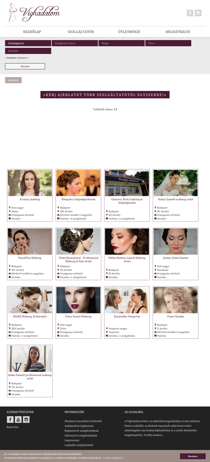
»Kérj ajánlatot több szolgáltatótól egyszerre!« (105, 94)
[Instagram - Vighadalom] (198, 13)
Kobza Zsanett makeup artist (175, 199)
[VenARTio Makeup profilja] (30, 253)
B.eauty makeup (30, 199)
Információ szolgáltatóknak (81, 435)
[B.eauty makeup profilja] (30, 195)
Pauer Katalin (175, 316)
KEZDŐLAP (32, 31)
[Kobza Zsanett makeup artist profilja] (176, 195)
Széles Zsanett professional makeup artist (30, 376)
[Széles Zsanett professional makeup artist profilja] (30, 371)
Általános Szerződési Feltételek (83, 421)
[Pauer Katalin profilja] (176, 312)
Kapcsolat (12, 427)
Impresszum (72, 440)
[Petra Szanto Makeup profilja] (78, 312)
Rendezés (13, 80)
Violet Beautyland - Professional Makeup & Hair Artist (78, 259)
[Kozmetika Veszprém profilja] (127, 312)
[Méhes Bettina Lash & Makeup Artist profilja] (127, 253)
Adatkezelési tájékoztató (79, 425)
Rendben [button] (193, 456)
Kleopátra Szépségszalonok (78, 199)
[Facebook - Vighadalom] (190, 13)
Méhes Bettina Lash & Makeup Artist (127, 259)
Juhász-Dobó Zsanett (175, 257)
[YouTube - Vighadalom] (18, 419)
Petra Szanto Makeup (78, 316)
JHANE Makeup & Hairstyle (30, 316)
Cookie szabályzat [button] (113, 458)
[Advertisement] (105, 141)
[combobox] (168, 43)
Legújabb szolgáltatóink (79, 445)
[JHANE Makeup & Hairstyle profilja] (30, 312)
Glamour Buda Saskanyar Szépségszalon (127, 200)
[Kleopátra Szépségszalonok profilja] (78, 195)
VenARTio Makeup (30, 257)
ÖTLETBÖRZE (129, 31)
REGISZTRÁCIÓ (178, 31)
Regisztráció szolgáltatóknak (82, 430)
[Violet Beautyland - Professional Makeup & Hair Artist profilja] (78, 253)
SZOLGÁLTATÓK (81, 31)
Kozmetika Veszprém (127, 316)
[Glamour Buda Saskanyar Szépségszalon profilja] (127, 195)
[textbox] (169, 43)
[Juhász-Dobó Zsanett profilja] (176, 253)
